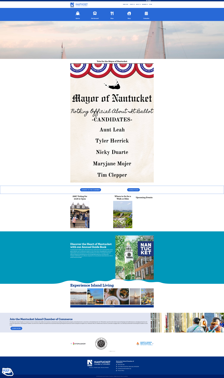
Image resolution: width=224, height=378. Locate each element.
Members (144, 4)
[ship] (78, 14)
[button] (71, 343)
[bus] (95, 14)
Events (131, 4)
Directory (125, 4)
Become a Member (105, 367)
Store (150, 4)
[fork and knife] (112, 14)
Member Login (97, 367)
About (137, 4)
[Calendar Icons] (146, 14)
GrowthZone (125, 376)
